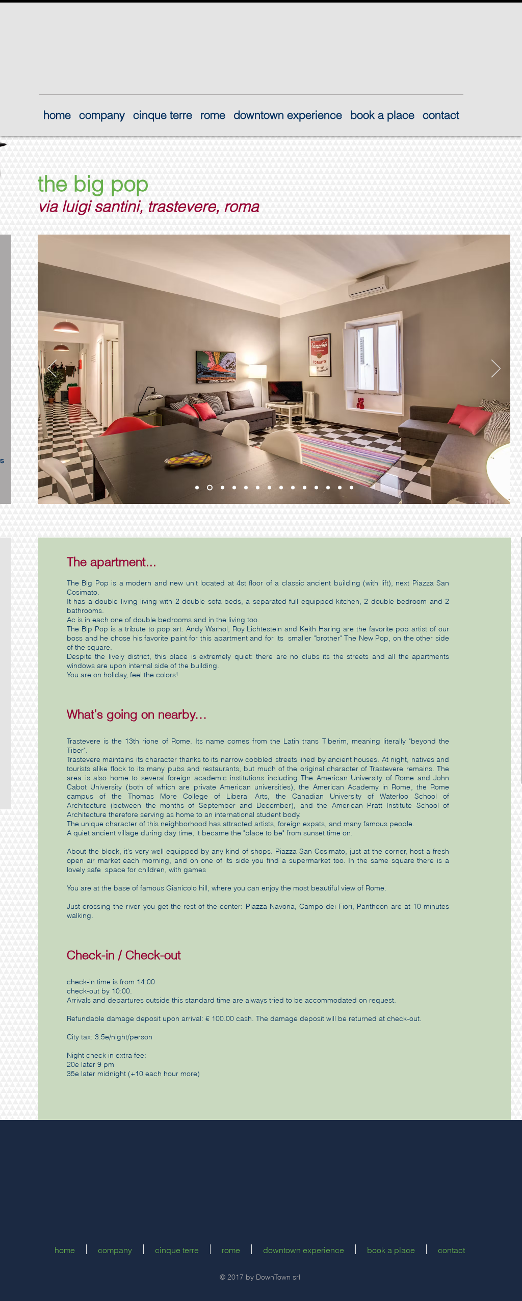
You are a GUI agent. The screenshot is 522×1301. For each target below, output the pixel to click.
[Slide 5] (246, 488)
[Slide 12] (328, 488)
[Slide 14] (351, 488)
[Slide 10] (304, 488)
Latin (291, 741)
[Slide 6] (257, 488)
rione (150, 741)
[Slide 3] (221, 488)
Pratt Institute (389, 805)
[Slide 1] (197, 488)
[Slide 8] (281, 488)
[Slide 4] (234, 488)
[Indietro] (52, 369)
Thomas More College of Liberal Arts (198, 796)
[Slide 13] (340, 488)
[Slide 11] (316, 488)
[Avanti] (496, 369)
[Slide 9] (293, 488)
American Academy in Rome (362, 787)
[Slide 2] (209, 488)
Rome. (181, 741)
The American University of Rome (357, 777)
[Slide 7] (269, 488)
